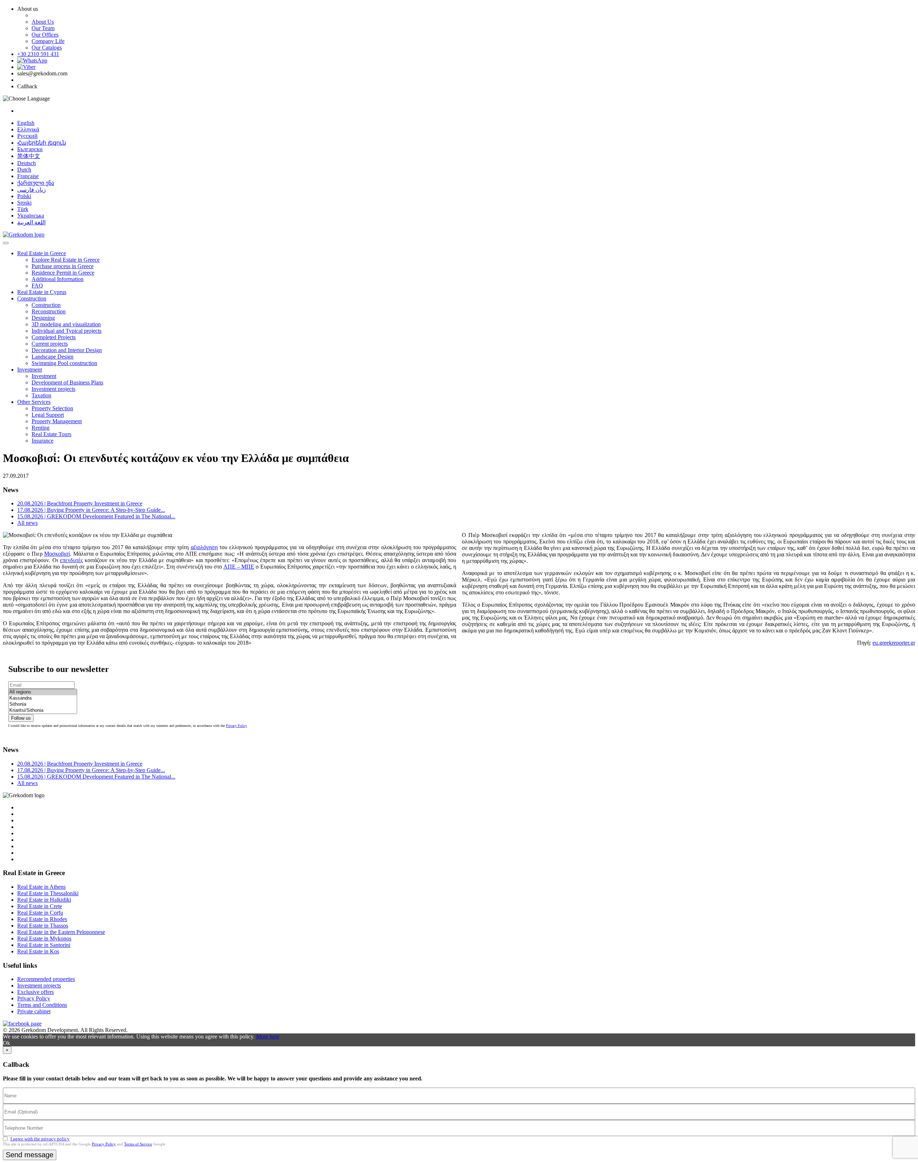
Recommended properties (46, 979)
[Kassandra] (43, 698)
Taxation (41, 395)
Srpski (24, 203)
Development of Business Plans (67, 382)
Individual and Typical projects (66, 331)
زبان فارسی (31, 190)
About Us (43, 22)
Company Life (48, 41)
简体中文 (28, 156)
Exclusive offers (35, 992)
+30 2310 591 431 (38, 54)
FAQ (37, 285)
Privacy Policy (236, 726)
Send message (29, 1155)
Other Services (34, 402)
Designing (43, 318)
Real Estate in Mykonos (44, 938)
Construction (31, 298)
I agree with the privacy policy (40, 1138)
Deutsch (26, 163)
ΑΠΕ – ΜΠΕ (238, 567)
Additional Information (58, 279)
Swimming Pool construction (64, 363)
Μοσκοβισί (57, 554)
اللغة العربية (31, 222)
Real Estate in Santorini (43, 945)
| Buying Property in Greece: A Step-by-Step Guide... (91, 510)
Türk (22, 209)
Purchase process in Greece (63, 266)
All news (27, 523)
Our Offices (45, 35)
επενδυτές (71, 560)
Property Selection (52, 408)
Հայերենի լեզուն (41, 143)
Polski (24, 196)
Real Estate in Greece (41, 253)
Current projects (50, 344)
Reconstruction (49, 311)
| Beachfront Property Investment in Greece (79, 503)
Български (30, 149)
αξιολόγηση (204, 547)
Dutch (24, 170)
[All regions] (43, 692)
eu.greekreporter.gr (893, 643)
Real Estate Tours (51, 434)
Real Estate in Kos (38, 951)
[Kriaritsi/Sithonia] (43, 710)
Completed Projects (54, 337)
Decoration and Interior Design (67, 350)
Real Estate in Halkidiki (44, 900)
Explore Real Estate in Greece (66, 260)
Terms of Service (138, 1144)
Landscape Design (53, 357)
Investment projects (53, 389)
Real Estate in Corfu (40, 913)
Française (28, 176)
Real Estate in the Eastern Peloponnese (61, 932)
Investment (29, 369)
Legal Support (48, 415)
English (25, 123)
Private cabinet (34, 1011)
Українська (30, 215)
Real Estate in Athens (41, 887)
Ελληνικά (28, 129)
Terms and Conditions (42, 1005)
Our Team (43, 28)
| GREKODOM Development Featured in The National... (96, 516)
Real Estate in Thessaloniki (48, 893)
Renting (40, 428)
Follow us (21, 718)
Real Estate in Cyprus (41, 292)
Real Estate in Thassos (42, 926)
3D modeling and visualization (66, 324)
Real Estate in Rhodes (42, 919)
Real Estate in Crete (39, 906)
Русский (27, 136)
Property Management (57, 421)
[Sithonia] (43, 704)
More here (267, 1036)
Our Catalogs (47, 48)
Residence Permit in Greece (63, 273)
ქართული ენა (35, 183)
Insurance (42, 441)
